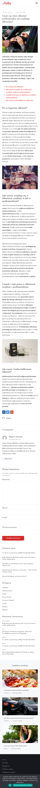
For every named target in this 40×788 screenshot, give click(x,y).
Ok (10, 785)
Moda (4, 594)
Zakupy (4, 606)
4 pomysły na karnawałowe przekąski (16, 690)
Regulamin (5, 766)
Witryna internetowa (9, 527)
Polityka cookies (7, 769)
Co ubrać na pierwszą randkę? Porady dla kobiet (18, 553)
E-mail (4, 517)
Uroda (4, 603)
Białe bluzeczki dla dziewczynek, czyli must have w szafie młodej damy (19, 624)
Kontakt (5, 763)
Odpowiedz (8, 458)
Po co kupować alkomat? (15, 86)
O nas (4, 759)
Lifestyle (4, 12)
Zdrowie (9, 12)
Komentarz (6, 479)
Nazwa (5, 508)
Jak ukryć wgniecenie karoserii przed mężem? (19, 718)
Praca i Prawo (7, 597)
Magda (8, 418)
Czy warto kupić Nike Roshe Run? (15, 746)
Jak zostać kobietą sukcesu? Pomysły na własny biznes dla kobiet (18, 653)
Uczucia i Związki (8, 600)
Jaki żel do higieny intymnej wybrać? (14, 576)
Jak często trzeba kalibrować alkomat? (19, 100)
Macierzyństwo (7, 591)
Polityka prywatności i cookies (23, 785)
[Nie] (38, 781)
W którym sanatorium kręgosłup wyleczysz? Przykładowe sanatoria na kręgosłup (17, 632)
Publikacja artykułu (8, 772)
